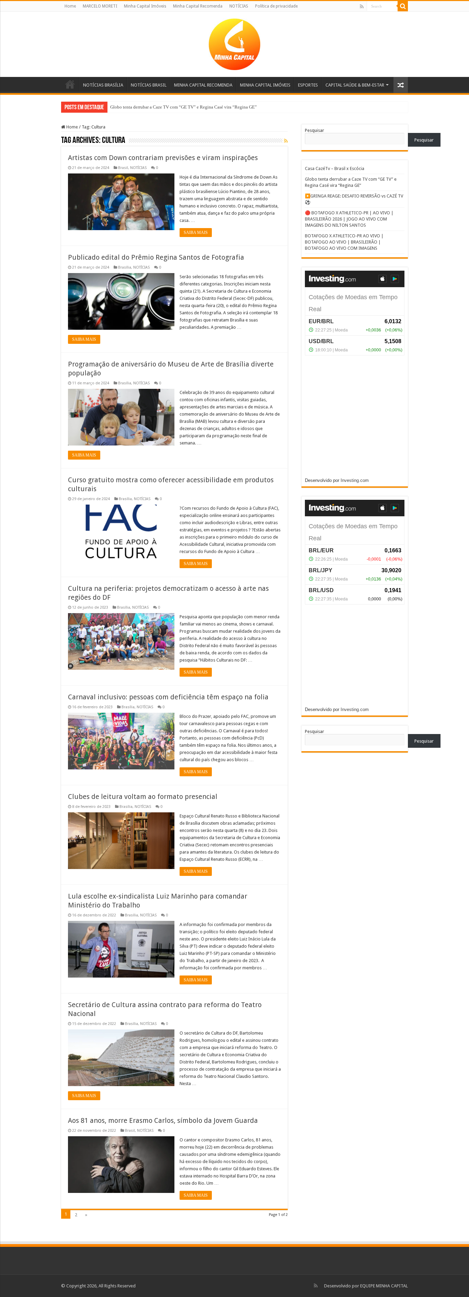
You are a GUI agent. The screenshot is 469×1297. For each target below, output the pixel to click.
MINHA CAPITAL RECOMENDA (203, 85)
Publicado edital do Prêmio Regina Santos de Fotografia (156, 257)
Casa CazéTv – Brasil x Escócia (334, 168)
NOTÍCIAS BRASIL (149, 85)
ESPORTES (308, 85)
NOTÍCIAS (238, 6)
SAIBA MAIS (196, 232)
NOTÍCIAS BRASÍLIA (103, 85)
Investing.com (355, 480)
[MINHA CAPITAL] (234, 43)
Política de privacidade (276, 6)
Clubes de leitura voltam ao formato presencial (142, 796)
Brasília (124, 267)
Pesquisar (314, 130)
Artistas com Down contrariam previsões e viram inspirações (163, 158)
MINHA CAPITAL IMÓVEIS (265, 85)
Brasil (123, 168)
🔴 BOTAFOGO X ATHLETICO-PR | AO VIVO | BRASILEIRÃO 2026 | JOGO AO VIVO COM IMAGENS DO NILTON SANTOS (349, 219)
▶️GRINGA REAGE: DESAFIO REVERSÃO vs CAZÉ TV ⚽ (167, 107)
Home (70, 6)
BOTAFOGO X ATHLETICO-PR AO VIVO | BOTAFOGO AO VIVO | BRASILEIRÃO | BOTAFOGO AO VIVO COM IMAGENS (344, 242)
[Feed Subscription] (286, 141)
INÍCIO (70, 84)
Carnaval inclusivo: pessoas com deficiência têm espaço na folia (168, 697)
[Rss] (361, 6)
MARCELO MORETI (100, 6)
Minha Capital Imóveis (145, 6)
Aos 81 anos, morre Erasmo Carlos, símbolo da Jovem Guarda (163, 1120)
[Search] (403, 6)
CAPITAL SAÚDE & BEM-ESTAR (354, 85)
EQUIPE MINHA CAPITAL (384, 1285)
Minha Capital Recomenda (197, 6)
